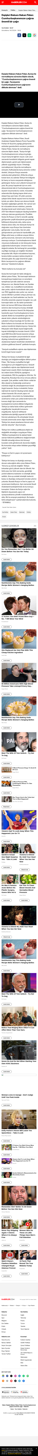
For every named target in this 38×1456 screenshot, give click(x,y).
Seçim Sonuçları (6, 1345)
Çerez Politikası (25, 1345)
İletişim (18, 1305)
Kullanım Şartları (25, 1340)
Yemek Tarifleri (6, 1354)
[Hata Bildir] (20, 1413)
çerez (3, 1450)
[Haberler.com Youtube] (11, 1381)
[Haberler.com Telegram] (19, 1381)
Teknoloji (23, 1318)
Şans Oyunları (6, 1348)
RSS (22, 1363)
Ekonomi (4, 1315)
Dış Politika (5, 512)
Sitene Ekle (24, 1365)
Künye (24, 1305)
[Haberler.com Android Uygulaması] (15, 1392)
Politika (13, 10)
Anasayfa (5, 10)
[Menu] (3, 2)
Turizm (23, 1323)
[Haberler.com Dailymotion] (23, 1381)
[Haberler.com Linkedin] (19, 1376)
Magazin (4, 1320)
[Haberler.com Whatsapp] (23, 1376)
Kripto (3, 1326)
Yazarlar (23, 1326)
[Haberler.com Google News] (3, 1376)
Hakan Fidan (13, 512)
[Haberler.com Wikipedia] (7, 1381)
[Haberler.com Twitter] (11, 1376)
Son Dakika (5, 1323)
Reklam (12, 1305)
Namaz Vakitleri (6, 1342)
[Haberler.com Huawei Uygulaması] (24, 1392)
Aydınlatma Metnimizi (14, 1453)
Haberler (4, 1312)
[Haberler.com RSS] (3, 1381)
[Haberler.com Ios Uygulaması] (6, 1392)
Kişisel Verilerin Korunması (25, 1349)
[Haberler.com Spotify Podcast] (27, 1376)
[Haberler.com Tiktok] (15, 1381)
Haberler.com (6, 1336)
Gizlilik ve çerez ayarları (9, 1413)
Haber (12, 1409)
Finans (23, 1320)
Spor (3, 1318)
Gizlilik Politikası (25, 1342)
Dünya (3, 1332)
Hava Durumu (6, 1340)
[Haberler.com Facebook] (7, 1376)
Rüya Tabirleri (6, 1351)
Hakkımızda (5, 1305)
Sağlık (22, 1315)
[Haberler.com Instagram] (15, 1376)
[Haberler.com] (8, 1299)
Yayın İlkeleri (31, 1305)
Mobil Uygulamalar (26, 1360)
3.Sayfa (4, 1329)
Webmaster (24, 1357)
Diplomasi (21, 512)
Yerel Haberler (25, 1329)
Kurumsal (24, 1336)
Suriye (4, 516)
